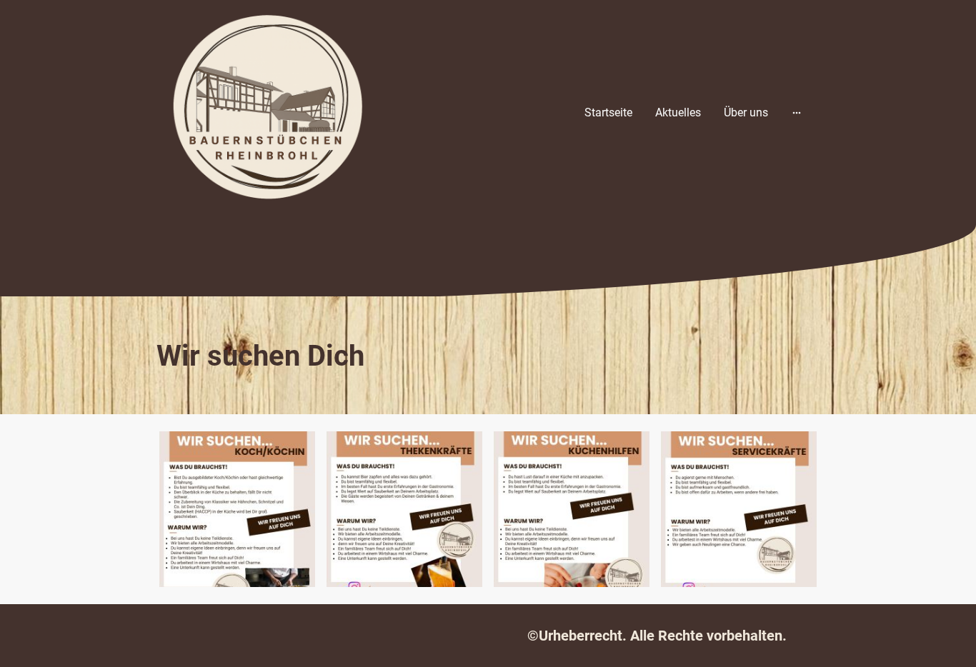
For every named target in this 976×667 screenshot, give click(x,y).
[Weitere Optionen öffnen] (796, 112)
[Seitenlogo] (266, 112)
